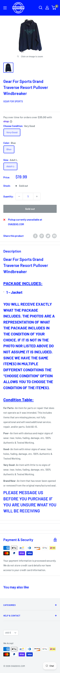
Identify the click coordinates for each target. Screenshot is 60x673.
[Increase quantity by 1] (36, 196)
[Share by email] (54, 235)
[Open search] (40, 8)
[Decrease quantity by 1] (19, 196)
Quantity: (8, 196)
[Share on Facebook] (35, 235)
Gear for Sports (13, 101)
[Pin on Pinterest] (41, 235)
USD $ (8, 632)
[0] (54, 8)
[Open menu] (5, 8)
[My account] (47, 8)
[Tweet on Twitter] (48, 235)
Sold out (30, 208)
